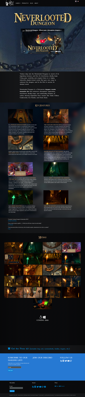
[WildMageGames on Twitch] (71, 361)
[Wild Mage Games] (9, 2)
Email (57, 386)
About (36, 3)
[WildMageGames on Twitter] (66, 361)
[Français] (78, 1)
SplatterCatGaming (12, 220)
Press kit (62, 386)
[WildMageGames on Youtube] (68, 361)
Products (25, 3)
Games (18, 3)
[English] (76, 1)
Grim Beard (10, 224)
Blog (31, 3)
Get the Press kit (40, 348)
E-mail (11, 386)
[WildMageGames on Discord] (64, 361)
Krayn (9, 228)
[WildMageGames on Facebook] (45, 387)
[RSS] (61, 361)
